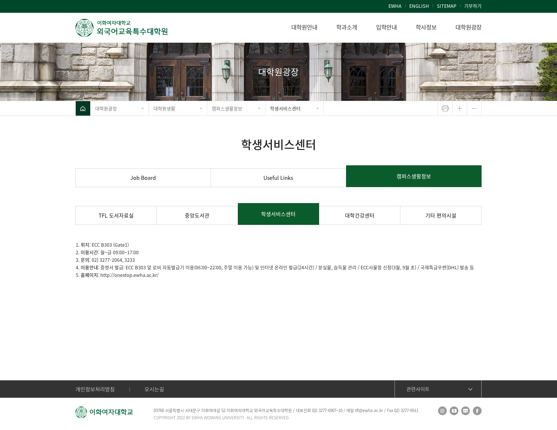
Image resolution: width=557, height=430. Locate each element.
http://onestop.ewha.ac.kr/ (129, 274)
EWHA (395, 5)
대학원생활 (164, 108)
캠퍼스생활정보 (227, 108)
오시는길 (154, 389)
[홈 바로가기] (83, 108)
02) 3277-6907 (324, 410)
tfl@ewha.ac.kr (369, 410)
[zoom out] (474, 108)
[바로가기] (121, 28)
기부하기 (473, 5)
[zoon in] (460, 108)
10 (340, 410)
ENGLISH (419, 5)
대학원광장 (106, 108)
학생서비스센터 (285, 108)
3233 (129, 259)
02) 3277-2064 (107, 259)
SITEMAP (446, 5)
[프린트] (445, 108)
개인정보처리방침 (95, 389)
